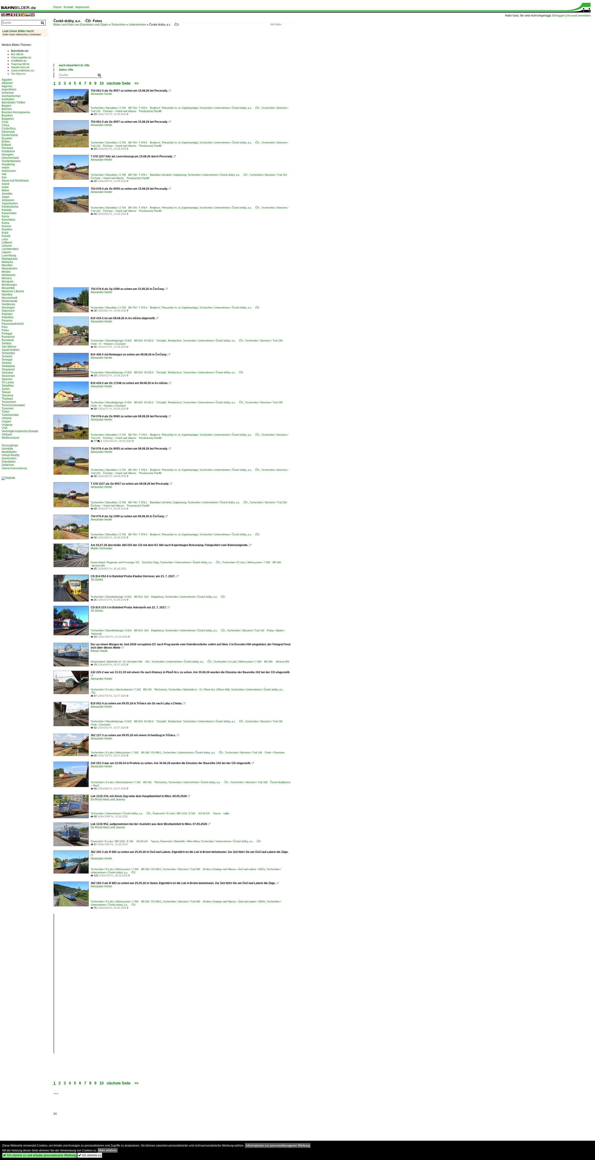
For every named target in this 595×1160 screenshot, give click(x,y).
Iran (4, 177)
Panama (7, 320)
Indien (6, 167)
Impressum (82, 7)
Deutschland (10, 135)
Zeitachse (8, 465)
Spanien (7, 379)
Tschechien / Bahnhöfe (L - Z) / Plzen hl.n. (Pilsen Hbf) (199, 689)
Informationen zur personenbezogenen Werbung (278, 1145)
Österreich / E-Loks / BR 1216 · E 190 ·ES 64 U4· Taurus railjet (191, 813)
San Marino (9, 346)
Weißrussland (10, 437)
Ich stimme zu (89, 1155)
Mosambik (8, 288)
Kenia (5, 216)
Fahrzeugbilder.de (21, 57)
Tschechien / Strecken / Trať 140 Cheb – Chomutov (255, 752)
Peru (5, 327)
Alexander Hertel (101, 94)
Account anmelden (579, 15)
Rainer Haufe (99, 651)
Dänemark (8, 131)
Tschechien (118, 24)
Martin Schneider (101, 548)
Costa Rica (9, 128)
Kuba (5, 232)
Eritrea (6, 141)
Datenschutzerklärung (14, 468)
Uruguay (7, 424)
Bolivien (7, 109)
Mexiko (6, 271)
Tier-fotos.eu (18, 73)
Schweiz (7, 356)
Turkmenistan (10, 415)
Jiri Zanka (97, 579)
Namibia (7, 294)
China (5, 125)
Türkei (6, 411)
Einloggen (558, 15)
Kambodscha (10, 206)
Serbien (7, 363)
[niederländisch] (32, 15)
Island (5, 184)
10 (101, 83)
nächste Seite (119, 83)
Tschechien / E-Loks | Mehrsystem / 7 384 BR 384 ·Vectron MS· (252, 661)
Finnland (7, 148)
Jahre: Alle (66, 69)
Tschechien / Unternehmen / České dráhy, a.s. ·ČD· (229, 107)
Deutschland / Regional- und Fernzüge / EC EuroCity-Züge (125, 562)
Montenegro (9, 284)
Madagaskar (9, 258)
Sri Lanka (8, 382)
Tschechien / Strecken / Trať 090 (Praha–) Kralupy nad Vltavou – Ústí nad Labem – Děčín (214, 869)
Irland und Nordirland (15, 180)
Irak (4, 174)
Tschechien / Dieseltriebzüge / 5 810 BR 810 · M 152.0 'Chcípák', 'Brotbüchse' (136, 340)
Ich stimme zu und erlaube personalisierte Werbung (39, 1155)
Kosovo (6, 226)
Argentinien (9, 89)
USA (4, 428)
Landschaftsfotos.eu (22, 70)
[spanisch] (23, 15)
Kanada (7, 210)
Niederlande (9, 301)
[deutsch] (8, 15)
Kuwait (6, 236)
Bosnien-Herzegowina (16, 112)
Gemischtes (9, 458)
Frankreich (8, 151)
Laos (5, 239)
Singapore (8, 369)
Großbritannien (11, 161)
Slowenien (8, 376)
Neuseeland (9, 297)
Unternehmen (137, 24)
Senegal (7, 359)
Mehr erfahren (107, 1150)
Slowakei (7, 372)
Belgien (6, 105)
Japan (6, 197)
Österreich (8, 310)
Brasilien (7, 115)
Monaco (7, 278)
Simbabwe (8, 366)
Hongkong (8, 164)
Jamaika (7, 193)
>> (136, 83)
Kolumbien (8, 219)
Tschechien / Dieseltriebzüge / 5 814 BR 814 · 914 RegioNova (127, 596)
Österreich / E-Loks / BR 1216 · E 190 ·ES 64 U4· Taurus (125, 841)
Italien (5, 190)
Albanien (7, 83)
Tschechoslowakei (13, 405)
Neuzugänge (10, 445)
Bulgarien (8, 118)
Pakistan (7, 314)
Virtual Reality (10, 455)
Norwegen (8, 307)
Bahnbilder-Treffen (13, 102)
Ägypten (7, 79)
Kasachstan (9, 213)
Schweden (8, 353)
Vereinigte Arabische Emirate (20, 431)
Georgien (7, 154)
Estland (6, 144)
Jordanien (8, 200)
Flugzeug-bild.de (20, 64)
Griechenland (10, 157)
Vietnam (7, 434)
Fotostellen (9, 461)
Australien (8, 99)
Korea (5, 223)
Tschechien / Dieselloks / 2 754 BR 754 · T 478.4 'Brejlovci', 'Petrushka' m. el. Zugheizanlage (144, 107)
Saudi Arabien (11, 349)
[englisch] (3, 15)
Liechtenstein (10, 249)
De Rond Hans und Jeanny (108, 799)
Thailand (7, 398)
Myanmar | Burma (13, 291)
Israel (5, 187)
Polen (5, 330)
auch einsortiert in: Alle (74, 65)
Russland (8, 340)
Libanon (7, 245)
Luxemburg (9, 255)
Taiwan (6, 392)
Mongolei (7, 281)
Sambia (6, 343)
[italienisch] (18, 15)
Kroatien (7, 229)
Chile (5, 122)
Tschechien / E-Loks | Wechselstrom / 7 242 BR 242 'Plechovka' (129, 689)
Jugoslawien (10, 203)
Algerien (7, 86)
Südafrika (8, 385)
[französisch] (13, 15)
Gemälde (7, 448)
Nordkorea (8, 304)
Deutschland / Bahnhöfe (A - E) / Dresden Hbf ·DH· (120, 661)
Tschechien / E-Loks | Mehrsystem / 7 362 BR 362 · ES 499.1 (126, 752)
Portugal (7, 333)
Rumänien (8, 336)
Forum (57, 7)
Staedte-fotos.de (20, 67)
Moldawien (9, 275)
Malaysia (7, 262)
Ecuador (7, 138)
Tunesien (7, 408)
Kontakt (68, 7)
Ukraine (7, 418)
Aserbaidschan (11, 96)
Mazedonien (9, 268)
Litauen (6, 252)
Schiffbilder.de (18, 60)
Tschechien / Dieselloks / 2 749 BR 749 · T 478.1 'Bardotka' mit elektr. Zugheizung (138, 174)
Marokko (7, 265)
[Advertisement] (138, 49)
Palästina (7, 317)
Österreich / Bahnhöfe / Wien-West (179, 841)
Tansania (7, 395)
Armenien (8, 92)
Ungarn (6, 421)
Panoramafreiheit (12, 323)
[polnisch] (28, 15)
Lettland (7, 242)
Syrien (6, 389)
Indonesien (9, 170)
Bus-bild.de (17, 54)
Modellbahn (9, 452)
